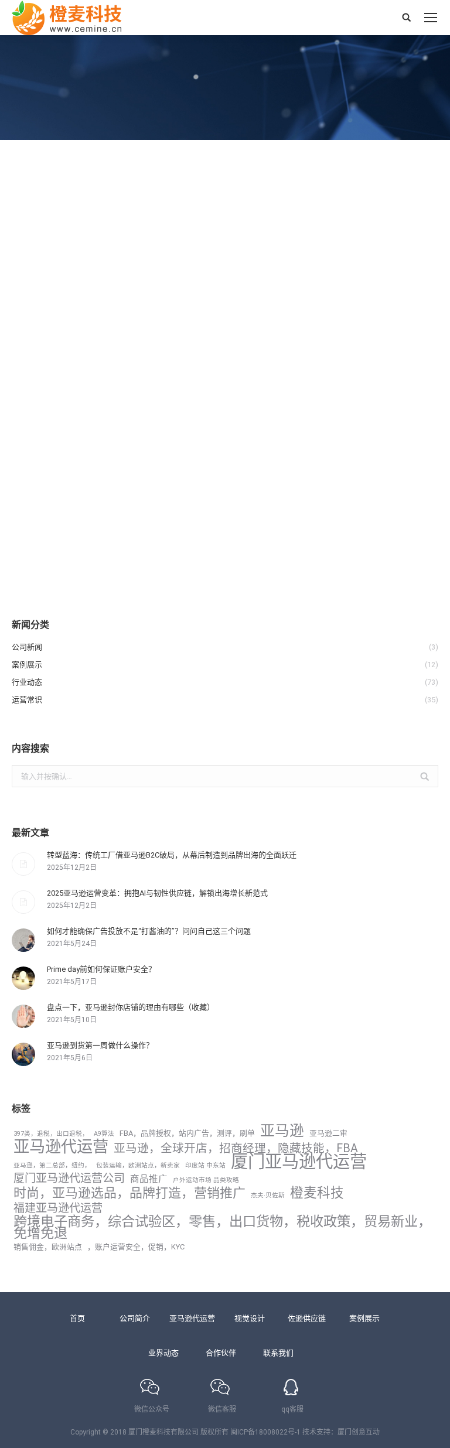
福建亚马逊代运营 (58, 1208)
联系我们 (278, 1352)
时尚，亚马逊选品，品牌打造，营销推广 (129, 1193)
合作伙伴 (221, 1352)
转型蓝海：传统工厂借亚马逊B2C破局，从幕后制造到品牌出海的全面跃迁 (171, 855)
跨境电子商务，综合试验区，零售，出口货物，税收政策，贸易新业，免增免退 (222, 1227)
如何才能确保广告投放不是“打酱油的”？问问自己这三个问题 (149, 931)
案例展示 (364, 1318)
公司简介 (135, 1318)
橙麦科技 (317, 1193)
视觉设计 (249, 1318)
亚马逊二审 (328, 1133)
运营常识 (40, 500)
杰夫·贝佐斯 (268, 1195)
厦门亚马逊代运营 (299, 1161)
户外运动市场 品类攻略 (206, 1180)
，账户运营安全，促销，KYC (136, 1246)
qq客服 (292, 1409)
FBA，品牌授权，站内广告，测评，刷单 (187, 1133)
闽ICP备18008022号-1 (265, 1432)
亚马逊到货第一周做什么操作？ (100, 1045)
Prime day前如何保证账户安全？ (101, 969)
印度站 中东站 (205, 1165)
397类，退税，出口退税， (50, 1134)
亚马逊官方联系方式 (79, 479)
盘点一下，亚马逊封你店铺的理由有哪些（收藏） (130, 1007)
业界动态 (163, 1352)
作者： (87, 500)
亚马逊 (282, 1131)
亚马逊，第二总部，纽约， (52, 1165)
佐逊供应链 (307, 1318)
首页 (77, 1318)
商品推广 (149, 1179)
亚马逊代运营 (60, 1147)
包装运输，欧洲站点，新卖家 (138, 1165)
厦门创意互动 (359, 1432)
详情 (33, 562)
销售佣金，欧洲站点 (47, 1246)
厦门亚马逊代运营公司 (69, 1178)
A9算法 (104, 1134)
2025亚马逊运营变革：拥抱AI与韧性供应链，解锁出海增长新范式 (157, 893)
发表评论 (194, 500)
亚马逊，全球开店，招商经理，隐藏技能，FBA (236, 1149)
